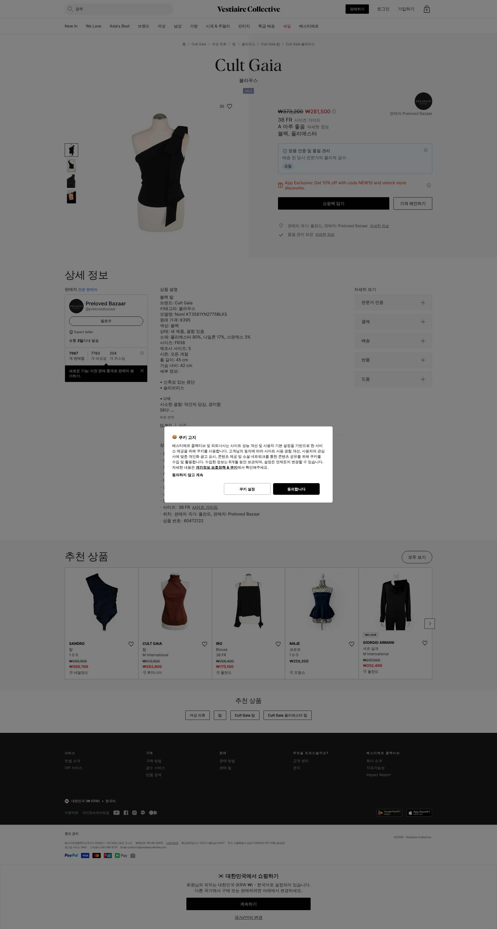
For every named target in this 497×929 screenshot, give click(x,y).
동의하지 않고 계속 (187, 474)
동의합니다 (296, 489)
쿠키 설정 (247, 489)
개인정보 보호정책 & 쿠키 (217, 467)
